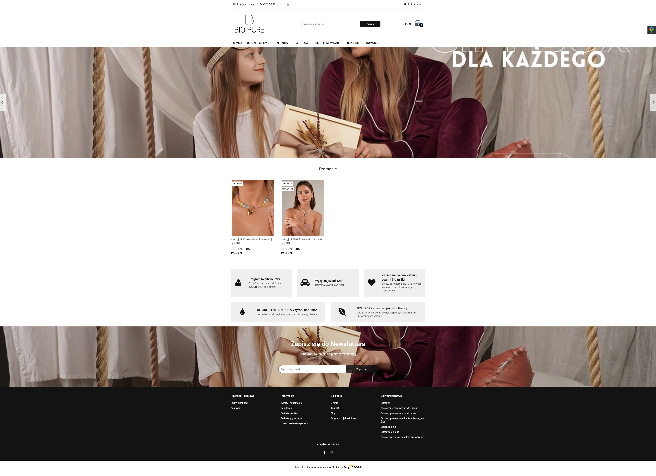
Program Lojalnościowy (343, 418)
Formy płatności (239, 403)
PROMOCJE (372, 43)
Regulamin (286, 408)
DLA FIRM (353, 43)
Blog (333, 413)
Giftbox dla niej (389, 426)
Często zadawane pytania (295, 423)
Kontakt (335, 408)
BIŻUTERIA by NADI (327, 43)
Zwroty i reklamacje (291, 403)
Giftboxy (385, 403)
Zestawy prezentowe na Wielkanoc (399, 408)
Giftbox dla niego (390, 432)
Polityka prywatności (292, 418)
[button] (243, 396)
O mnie (237, 43)
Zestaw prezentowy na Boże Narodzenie (402, 437)
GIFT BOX (302, 43)
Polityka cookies (289, 413)
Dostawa (235, 408)
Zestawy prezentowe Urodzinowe (398, 413)
